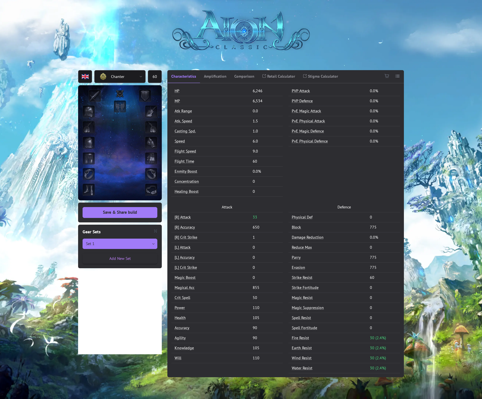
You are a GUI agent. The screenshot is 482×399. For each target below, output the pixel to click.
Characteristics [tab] (183, 76)
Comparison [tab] (244, 76)
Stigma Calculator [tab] (322, 76)
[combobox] (116, 76)
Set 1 (90, 243)
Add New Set (120, 258)
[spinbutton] (155, 76)
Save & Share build (120, 212)
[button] (141, 76)
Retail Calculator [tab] (280, 76)
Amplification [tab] (215, 76)
